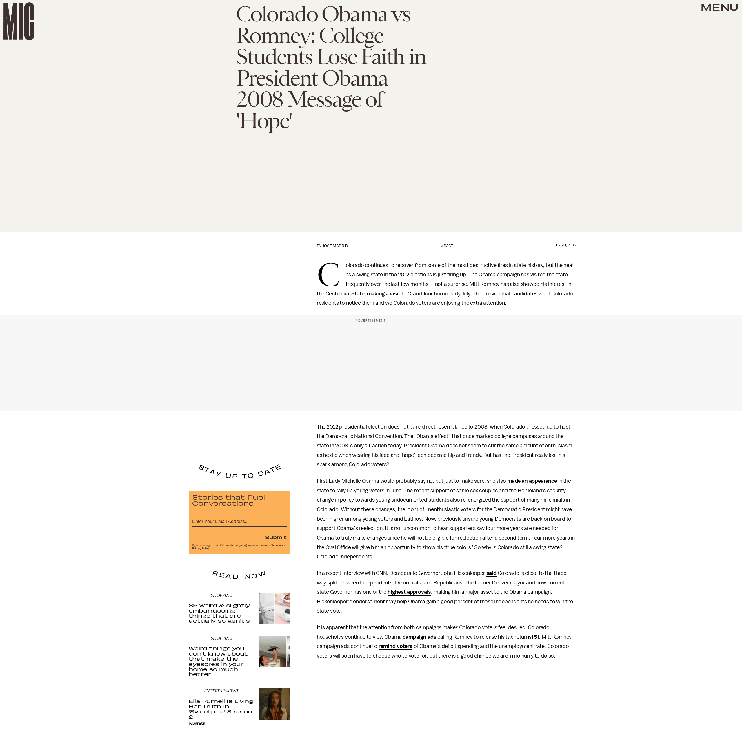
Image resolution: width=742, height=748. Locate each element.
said (491, 573)
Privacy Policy (200, 548)
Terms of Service (270, 545)
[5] (535, 637)
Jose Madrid (335, 246)
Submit (276, 537)
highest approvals (409, 592)
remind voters (395, 646)
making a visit (383, 294)
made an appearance (532, 481)
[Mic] (18, 21)
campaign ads (420, 637)
